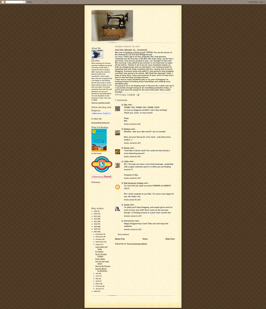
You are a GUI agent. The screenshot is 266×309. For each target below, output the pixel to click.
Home (145, 239)
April (97, 281)
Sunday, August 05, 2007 (132, 124)
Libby (126, 161)
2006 (96, 291)
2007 (96, 232)
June (98, 276)
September (100, 242)
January (99, 288)
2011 (96, 221)
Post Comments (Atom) (137, 244)
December (99, 234)
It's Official (99, 251)
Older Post (170, 239)
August (98, 244)
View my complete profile (100, 103)
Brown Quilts (102, 12)
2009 (96, 226)
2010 (96, 224)
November (99, 236)
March (98, 284)
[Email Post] (138, 94)
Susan (127, 205)
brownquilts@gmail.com (100, 123)
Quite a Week (100, 259)
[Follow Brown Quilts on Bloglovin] (101, 114)
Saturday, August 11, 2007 (133, 216)
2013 (96, 216)
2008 (96, 229)
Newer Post (120, 239)
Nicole (126, 148)
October (99, 239)
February (99, 286)
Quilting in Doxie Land (135, 52)
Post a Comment (123, 234)
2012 (96, 219)
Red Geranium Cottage (133, 183)
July (97, 273)
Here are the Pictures (102, 266)
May (97, 278)
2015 (96, 211)
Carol (97, 60)
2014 (96, 214)
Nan (125, 105)
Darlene (127, 129)
